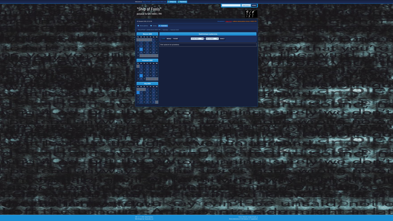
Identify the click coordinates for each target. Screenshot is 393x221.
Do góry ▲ (255, 217)
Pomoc (240, 217)
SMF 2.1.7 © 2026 (139, 217)
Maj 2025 (147, 84)
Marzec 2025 (147, 34)
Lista (163, 38)
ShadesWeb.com (149, 219)
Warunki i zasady (247, 217)
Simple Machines (149, 217)
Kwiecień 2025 (147, 60)
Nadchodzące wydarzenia (208, 34)
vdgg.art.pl (228, 21)
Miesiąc (169, 38)
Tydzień (175, 38)
